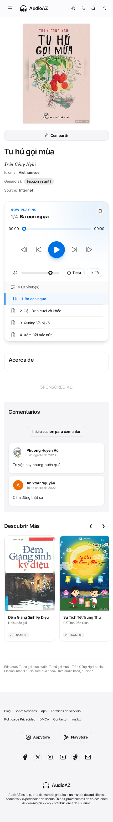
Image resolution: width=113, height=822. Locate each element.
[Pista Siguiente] (89, 249)
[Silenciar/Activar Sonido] (15, 273)
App (44, 711)
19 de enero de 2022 (41, 488)
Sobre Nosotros (26, 711)
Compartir (59, 135)
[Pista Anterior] (24, 249)
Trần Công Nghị (20, 164)
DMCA (44, 719)
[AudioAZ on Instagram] (50, 757)
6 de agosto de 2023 (41, 455)
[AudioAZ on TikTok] (75, 757)
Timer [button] (77, 273)
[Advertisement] (56, 387)
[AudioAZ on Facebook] (25, 757)
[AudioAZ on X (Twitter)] (37, 757)
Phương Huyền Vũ (42, 450)
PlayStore (79, 737)
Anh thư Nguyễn (41, 483)
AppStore (41, 737)
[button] (10, 8)
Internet (26, 190)
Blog (7, 711)
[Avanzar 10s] (74, 249)
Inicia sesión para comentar (56, 431)
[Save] (100, 211)
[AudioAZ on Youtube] (63, 757)
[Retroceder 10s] (38, 249)
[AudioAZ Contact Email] (88, 757)
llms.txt (76, 719)
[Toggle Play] (56, 249)
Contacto (59, 719)
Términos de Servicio (65, 711)
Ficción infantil (39, 181)
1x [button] (92, 273)
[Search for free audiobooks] (93, 8)
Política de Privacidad (19, 719)
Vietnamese (29, 172)
